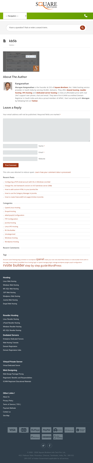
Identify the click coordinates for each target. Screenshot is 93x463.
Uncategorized (10, 234)
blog (19, 259)
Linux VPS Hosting (11, 226)
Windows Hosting (11, 238)
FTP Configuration (11, 219)
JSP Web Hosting (9, 292)
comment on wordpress (28, 259)
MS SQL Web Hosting (11, 289)
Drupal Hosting (10, 211)
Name (42, 146)
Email (41, 152)
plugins (67, 262)
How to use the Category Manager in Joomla (21, 193)
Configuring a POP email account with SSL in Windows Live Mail (27, 182)
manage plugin (47, 262)
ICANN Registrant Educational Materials (17, 381)
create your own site (50, 259)
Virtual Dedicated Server (11, 365)
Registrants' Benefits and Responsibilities (17, 378)
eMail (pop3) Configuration (14, 215)
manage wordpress (59, 262)
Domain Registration (10, 346)
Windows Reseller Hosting (12, 327)
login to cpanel (38, 262)
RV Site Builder (10, 230)
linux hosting (29, 262)
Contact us (7, 412)
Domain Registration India (12, 350)
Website (42, 159)
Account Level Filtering (10, 259)
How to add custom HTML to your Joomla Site (21, 189)
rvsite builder (14, 265)
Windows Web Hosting (11, 285)
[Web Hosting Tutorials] (46, 6)
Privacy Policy (8, 401)
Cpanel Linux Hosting (12, 207)
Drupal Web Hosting (10, 304)
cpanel (40, 259)
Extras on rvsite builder (72, 259)
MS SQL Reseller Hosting (12, 330)
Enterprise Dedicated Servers (13, 339)
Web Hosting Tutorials (11, 343)
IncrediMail (20, 262)
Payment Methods (9, 408)
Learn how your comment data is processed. (53, 172)
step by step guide (36, 265)
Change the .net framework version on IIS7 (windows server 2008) (28, 186)
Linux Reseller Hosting (11, 319)
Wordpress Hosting (12, 242)
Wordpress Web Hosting (11, 296)
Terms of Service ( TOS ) (12, 404)
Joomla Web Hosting (10, 300)
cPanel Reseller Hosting (11, 323)
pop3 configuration (76, 262)
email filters (61, 259)
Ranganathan (22, 83)
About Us (6, 397)
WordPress (54, 265)
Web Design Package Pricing (13, 374)
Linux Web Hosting (9, 281)
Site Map (6, 415)
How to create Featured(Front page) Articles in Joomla (24, 197)
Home (11, 45)
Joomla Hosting (10, 223)
